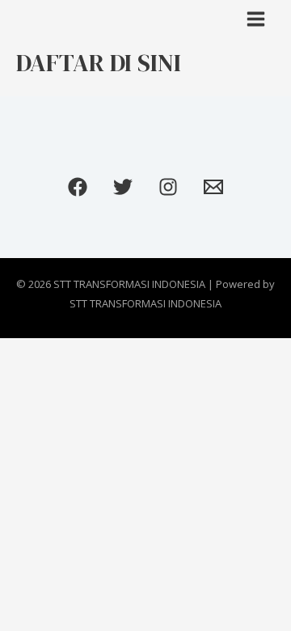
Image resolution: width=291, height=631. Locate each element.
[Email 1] (213, 187)
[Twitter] (123, 187)
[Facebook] (77, 187)
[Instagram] (168, 187)
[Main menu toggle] (256, 19)
